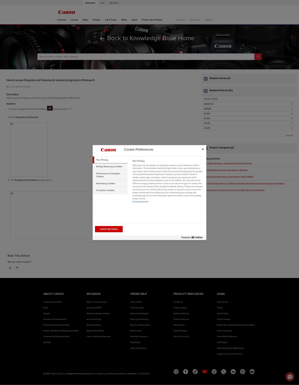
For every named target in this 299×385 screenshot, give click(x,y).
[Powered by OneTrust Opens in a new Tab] (193, 238)
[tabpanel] (168, 182)
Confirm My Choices (109, 229)
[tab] (110, 159)
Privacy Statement (141, 202)
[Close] (202, 149)
